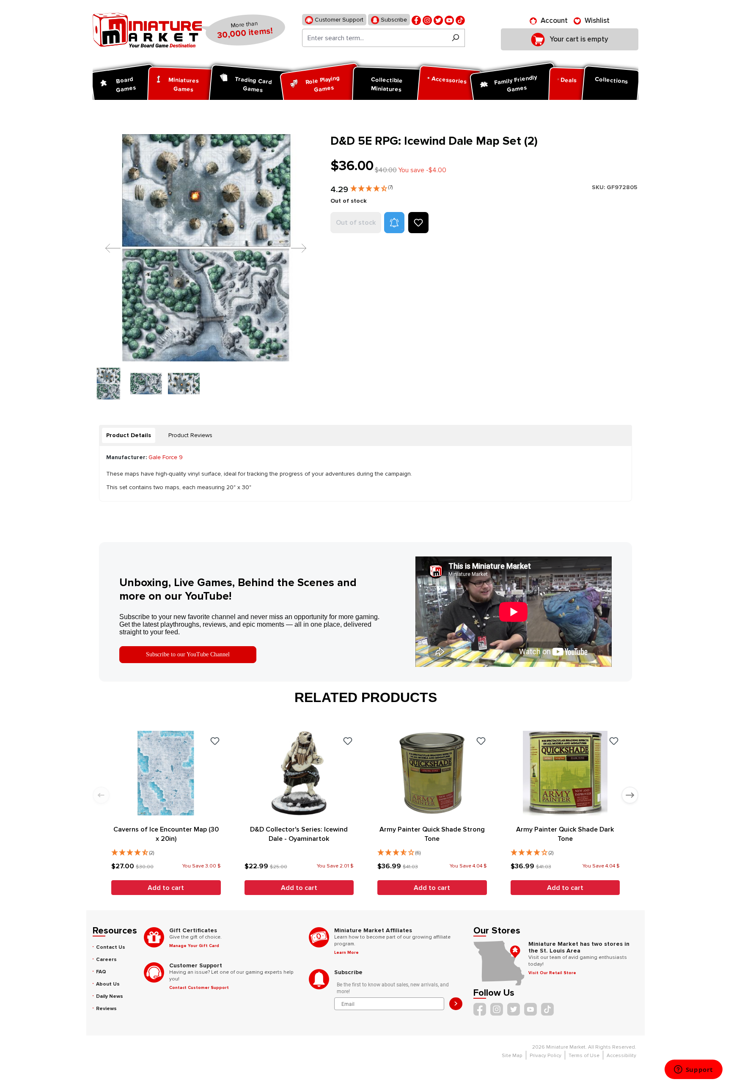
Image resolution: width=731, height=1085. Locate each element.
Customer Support (338, 19)
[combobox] (374, 38)
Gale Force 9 (165, 457)
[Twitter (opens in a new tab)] (438, 19)
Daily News (109, 996)
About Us (108, 984)
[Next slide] (629, 795)
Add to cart (166, 888)
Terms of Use (584, 1055)
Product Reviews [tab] (190, 435)
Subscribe (393, 19)
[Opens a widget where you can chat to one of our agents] (693, 1070)
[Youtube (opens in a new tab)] (449, 19)
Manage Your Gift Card (194, 945)
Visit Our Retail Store (552, 972)
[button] (371, 187)
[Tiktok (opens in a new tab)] (460, 19)
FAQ (101, 972)
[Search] (455, 38)
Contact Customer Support (199, 987)
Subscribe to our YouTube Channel (188, 654)
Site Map (512, 1055)
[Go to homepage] (147, 30)
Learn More (346, 952)
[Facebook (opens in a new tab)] (416, 19)
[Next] (292, 248)
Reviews (106, 1008)
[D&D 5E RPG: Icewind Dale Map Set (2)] (206, 248)
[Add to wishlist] (418, 222)
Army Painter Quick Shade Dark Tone (565, 834)
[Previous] (106, 248)
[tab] (128, 435)
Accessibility (621, 1055)
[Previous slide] (101, 795)
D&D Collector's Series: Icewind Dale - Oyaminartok (299, 834)
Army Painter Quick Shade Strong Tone (432, 834)
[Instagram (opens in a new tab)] (427, 19)
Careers (106, 959)
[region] (206, 266)
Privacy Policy (545, 1055)
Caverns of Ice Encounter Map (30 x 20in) (166, 834)
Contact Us (110, 947)
